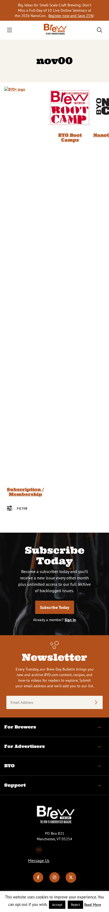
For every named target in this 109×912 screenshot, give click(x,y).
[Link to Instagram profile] (54, 881)
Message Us (38, 860)
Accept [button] (57, 904)
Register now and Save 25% (70, 15)
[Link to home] (54, 30)
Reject (75, 904)
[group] (25, 292)
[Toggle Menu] (9, 30)
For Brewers (20, 726)
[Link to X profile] (71, 881)
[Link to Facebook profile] (38, 881)
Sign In (70, 619)
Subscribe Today (54, 607)
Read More (92, 904)
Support (15, 785)
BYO (9, 765)
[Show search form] (99, 30)
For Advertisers (24, 746)
